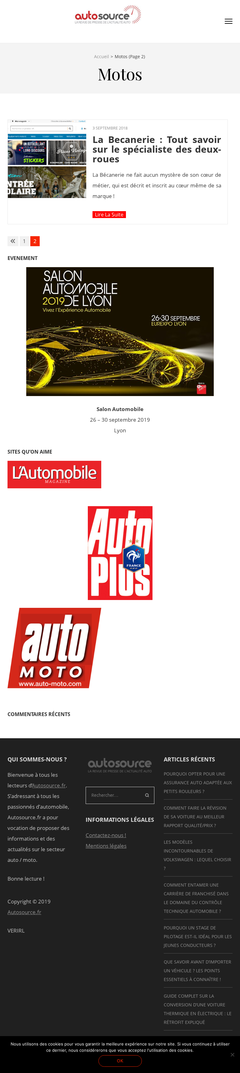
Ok (120, 1060)
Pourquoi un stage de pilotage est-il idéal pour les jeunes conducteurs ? (198, 936)
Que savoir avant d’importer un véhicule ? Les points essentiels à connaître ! (197, 970)
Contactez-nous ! (106, 835)
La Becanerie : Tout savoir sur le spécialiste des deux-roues (156, 149)
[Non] (232, 1054)
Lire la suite (109, 214)
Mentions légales (106, 845)
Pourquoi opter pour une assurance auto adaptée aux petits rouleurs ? (198, 782)
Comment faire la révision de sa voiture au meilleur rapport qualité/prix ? (195, 816)
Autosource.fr (49, 785)
